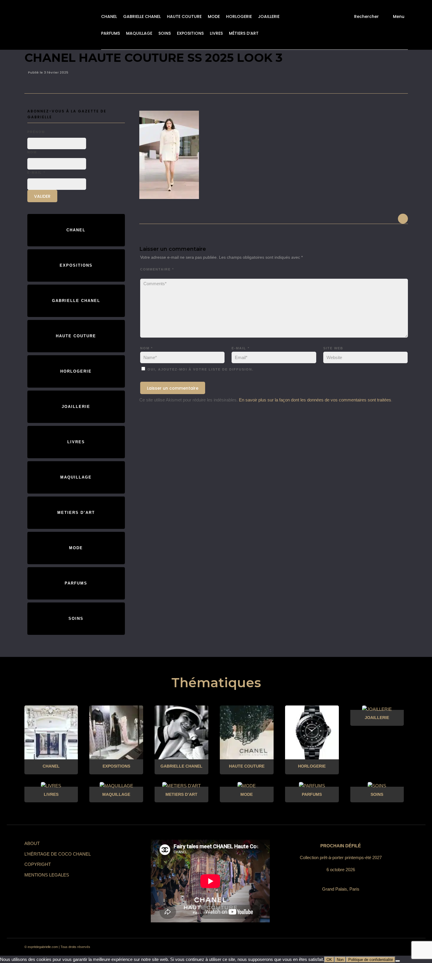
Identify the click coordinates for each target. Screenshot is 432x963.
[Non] (397, 961)
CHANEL (109, 16)
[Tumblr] (369, 947)
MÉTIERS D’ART (244, 33)
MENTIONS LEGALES (46, 874)
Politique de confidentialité (370, 959)
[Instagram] (348, 947)
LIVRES (216, 33)
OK (329, 959)
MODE (214, 16)
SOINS (164, 33)
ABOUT (32, 843)
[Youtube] (380, 947)
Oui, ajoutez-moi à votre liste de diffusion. (200, 369)
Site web (333, 348)
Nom (146, 348)
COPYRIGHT (37, 864)
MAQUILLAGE (139, 33)
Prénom (36, 132)
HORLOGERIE (239, 16)
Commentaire (157, 269)
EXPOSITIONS (190, 33)
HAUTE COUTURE (184, 16)
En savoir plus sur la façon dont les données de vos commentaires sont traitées (315, 399)
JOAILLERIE (268, 16)
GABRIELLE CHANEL (142, 16)
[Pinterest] (358, 947)
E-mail (241, 348)
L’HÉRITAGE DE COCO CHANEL (57, 853)
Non (340, 959)
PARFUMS (110, 33)
